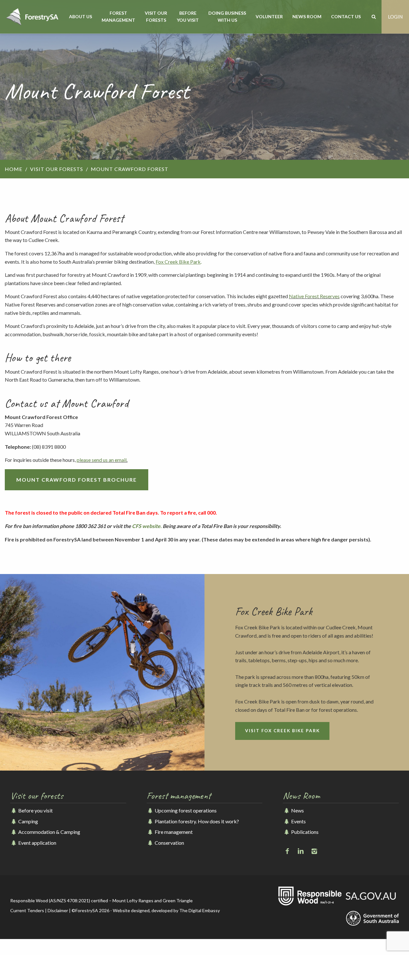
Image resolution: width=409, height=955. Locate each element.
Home (13, 169)
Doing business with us (227, 16)
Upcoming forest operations (185, 810)
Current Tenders (27, 910)
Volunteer (269, 16)
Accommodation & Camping (48, 832)
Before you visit (188, 16)
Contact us (346, 16)
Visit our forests (156, 16)
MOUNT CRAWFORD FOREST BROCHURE (76, 480)
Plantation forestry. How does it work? (196, 821)
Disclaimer (58, 910)
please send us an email (102, 460)
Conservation (169, 843)
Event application (36, 843)
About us (80, 16)
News (297, 810)
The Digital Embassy (199, 910)
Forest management (118, 16)
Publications (304, 832)
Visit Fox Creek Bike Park (282, 730)
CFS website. (147, 526)
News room (306, 16)
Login (395, 16)
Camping (27, 821)
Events (297, 821)
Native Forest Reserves (314, 296)
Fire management (173, 832)
